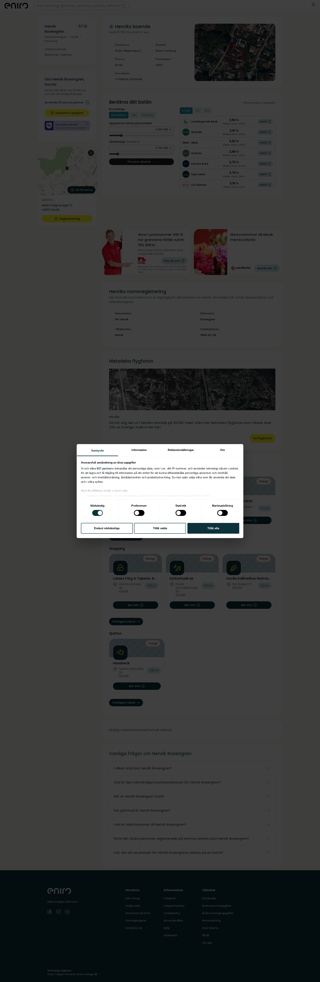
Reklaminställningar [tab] (181, 449)
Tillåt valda (160, 528)
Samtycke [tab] (97, 450)
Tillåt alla (213, 528)
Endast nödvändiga (106, 528)
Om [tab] (222, 449)
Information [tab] (139, 449)
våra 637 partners (102, 468)
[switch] (139, 513)
